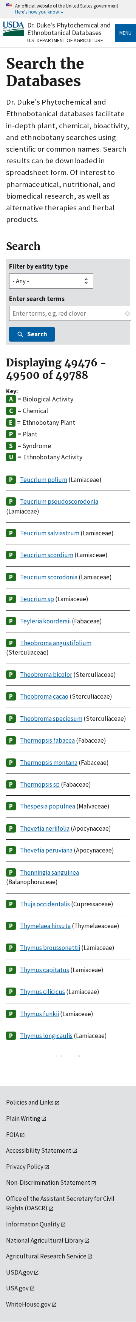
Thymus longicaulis (46, 1036)
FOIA (12, 1135)
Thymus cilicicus (42, 992)
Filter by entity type (38, 266)
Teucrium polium (43, 480)
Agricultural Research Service (46, 1256)
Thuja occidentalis (45, 904)
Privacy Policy (24, 1166)
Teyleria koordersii (45, 621)
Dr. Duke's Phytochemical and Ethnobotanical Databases (69, 29)
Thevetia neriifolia (45, 828)
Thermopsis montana (48, 762)
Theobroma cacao (44, 696)
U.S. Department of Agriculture (65, 40)
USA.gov (17, 1288)
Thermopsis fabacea (47, 740)
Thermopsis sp (40, 784)
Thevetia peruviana (46, 850)
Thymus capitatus (44, 970)
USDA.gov (19, 1272)
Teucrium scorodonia (48, 577)
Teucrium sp (37, 599)
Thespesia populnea (47, 806)
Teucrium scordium (46, 555)
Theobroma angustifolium (55, 643)
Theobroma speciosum (51, 718)
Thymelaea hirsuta (45, 926)
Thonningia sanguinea (49, 872)
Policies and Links (30, 1102)
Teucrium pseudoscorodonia (59, 501)
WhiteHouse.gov (28, 1304)
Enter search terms (37, 299)
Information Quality (33, 1224)
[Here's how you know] (68, 9)
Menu (125, 32)
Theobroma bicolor (46, 674)
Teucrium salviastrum (49, 533)
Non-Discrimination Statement (48, 1182)
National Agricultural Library (44, 1240)
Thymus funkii (39, 1014)
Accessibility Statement (38, 1150)
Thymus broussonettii (50, 948)
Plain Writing (23, 1118)
